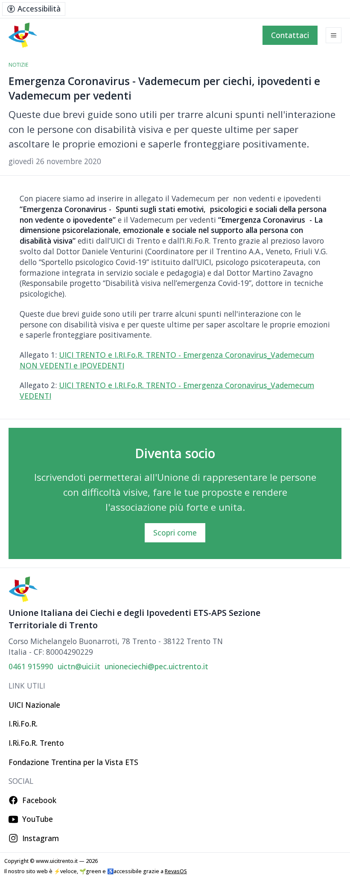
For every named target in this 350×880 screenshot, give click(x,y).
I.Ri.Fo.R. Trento (36, 743)
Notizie (19, 64)
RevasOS (176, 871)
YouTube (37, 819)
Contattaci (290, 35)
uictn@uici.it (79, 666)
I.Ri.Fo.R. (23, 723)
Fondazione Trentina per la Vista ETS (73, 762)
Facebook (39, 800)
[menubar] (33, 9)
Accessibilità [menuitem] (39, 8)
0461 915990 (31, 666)
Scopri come (175, 532)
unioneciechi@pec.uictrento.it (156, 666)
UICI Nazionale (34, 705)
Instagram (40, 838)
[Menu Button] (333, 35)
